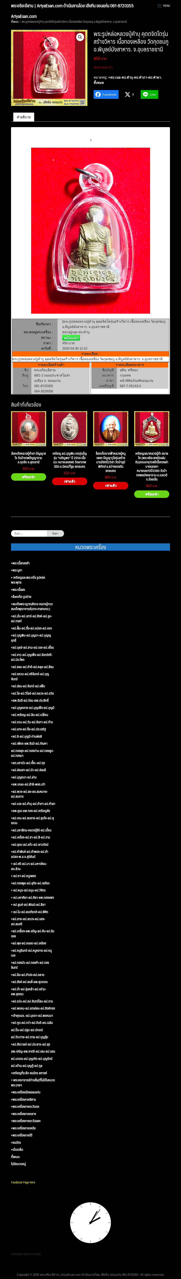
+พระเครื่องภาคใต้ (21, 1135)
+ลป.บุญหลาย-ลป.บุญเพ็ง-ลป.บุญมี (32, 707)
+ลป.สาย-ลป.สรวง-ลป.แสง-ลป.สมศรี (28, 921)
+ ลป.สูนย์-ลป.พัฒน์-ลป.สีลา (28, 904)
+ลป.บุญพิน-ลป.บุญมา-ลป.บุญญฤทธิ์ (31, 638)
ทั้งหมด (15, 21)
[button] (80, 37)
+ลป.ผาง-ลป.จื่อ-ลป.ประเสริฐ (28, 729)
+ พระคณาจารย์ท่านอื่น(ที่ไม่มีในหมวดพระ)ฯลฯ (33, 1082)
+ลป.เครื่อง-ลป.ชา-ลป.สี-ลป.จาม (30, 837)
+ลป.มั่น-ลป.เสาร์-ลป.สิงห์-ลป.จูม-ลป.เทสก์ (31, 618)
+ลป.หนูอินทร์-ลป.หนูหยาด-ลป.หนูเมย (31, 953)
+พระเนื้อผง (18, 589)
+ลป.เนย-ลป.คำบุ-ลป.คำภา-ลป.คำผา (134, 77)
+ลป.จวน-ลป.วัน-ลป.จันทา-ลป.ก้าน (32, 722)
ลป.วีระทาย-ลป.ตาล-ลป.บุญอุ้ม (29, 1037)
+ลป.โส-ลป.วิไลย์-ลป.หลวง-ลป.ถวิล (32, 693)
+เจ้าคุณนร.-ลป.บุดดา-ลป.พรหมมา (32, 1015)
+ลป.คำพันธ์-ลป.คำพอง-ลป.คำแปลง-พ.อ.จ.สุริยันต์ (29, 854)
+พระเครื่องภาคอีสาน (23, 1099)
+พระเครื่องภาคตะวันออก (26, 1120)
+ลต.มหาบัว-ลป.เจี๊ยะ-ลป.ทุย (28, 762)
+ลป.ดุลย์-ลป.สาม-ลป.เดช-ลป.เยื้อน (32, 647)
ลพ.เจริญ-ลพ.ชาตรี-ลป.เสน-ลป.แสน (33, 1051)
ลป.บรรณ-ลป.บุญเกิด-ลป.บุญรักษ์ (31, 1058)
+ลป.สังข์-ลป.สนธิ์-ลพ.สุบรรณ (29, 981)
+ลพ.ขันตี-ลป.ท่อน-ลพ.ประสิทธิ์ (30, 700)
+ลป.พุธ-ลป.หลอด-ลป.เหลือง (28, 943)
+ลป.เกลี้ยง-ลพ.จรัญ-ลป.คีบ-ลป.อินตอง (32, 933)
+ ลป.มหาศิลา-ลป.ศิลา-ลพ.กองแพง (32, 897)
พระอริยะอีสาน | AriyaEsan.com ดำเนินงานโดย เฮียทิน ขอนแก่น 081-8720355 (72, 5)
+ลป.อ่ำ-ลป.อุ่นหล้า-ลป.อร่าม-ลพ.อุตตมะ (28, 991)
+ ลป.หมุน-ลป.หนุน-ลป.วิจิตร (28, 890)
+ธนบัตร (16, 1142)
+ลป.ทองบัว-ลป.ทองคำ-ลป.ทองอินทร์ (30, 965)
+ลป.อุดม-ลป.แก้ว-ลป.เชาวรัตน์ (29, 844)
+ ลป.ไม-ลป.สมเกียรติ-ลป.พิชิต (29, 911)
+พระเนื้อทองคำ (20, 563)
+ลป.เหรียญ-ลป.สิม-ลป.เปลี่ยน (29, 714)
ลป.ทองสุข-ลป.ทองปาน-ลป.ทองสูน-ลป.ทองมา (32, 753)
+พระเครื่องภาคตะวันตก (25, 1106)
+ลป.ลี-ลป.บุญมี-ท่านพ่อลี (26, 736)
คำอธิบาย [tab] (24, 117)
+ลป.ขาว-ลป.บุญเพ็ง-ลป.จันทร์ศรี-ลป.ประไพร (32, 657)
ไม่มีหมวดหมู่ (18, 1163)
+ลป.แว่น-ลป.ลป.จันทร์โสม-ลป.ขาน (32, 1001)
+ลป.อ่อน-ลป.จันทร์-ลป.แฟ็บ (28, 686)
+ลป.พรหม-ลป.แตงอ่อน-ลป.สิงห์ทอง (33, 1008)
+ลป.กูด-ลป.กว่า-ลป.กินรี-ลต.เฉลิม (32, 1022)
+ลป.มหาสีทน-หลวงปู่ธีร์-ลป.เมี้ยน (31, 830)
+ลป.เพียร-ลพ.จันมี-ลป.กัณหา (29, 743)
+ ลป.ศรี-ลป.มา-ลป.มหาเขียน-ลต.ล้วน (29, 866)
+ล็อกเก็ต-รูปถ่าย (21, 596)
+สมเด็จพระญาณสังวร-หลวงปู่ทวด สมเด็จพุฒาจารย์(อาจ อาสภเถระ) (32, 606)
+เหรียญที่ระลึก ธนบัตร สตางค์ (29, 1073)
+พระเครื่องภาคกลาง (23, 1113)
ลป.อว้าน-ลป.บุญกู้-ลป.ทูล (26, 1065)
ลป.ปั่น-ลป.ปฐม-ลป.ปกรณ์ (27, 1029)
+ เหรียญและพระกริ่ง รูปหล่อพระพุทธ (28, 580)
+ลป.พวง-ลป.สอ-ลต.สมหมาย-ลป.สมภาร (29, 794)
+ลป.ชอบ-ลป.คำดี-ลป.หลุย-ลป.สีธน (32, 666)
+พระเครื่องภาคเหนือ (23, 1128)
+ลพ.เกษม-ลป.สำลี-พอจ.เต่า (28, 784)
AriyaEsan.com (24, 16)
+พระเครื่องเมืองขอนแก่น (25, 1092)
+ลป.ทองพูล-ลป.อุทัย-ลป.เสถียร (30, 883)
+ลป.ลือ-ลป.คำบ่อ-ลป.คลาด (27, 974)
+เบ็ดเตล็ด (17, 1149)
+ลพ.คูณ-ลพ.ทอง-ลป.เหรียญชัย (30, 810)
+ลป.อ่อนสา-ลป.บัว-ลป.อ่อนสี (28, 769)
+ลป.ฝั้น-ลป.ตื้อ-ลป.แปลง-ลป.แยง (31, 628)
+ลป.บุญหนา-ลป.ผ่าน (24, 777)
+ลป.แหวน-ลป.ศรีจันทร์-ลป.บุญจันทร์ (30, 676)
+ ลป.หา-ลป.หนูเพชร (23, 875)
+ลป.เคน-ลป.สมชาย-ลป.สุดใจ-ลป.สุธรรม (32, 820)
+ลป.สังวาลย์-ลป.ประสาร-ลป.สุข (30, 1044)
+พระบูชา (16, 570)
